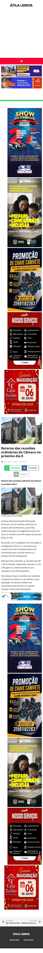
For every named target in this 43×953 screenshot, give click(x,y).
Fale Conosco (29, 940)
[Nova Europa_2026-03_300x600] (24, 176)
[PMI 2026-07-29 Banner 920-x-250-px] (21, 76)
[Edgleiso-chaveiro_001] (24, 311)
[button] (21, 61)
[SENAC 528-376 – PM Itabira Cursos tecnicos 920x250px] (21, 88)
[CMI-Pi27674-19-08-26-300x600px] (24, 246)
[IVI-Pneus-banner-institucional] (24, 368)
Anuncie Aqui (14, 940)
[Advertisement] (21, 35)
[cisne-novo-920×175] (21, 599)
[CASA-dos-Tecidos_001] (21, 413)
